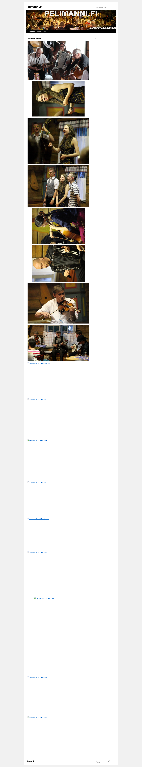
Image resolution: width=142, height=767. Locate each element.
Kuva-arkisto (31, 31)
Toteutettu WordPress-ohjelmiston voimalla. (105, 761)
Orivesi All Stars (41, 31)
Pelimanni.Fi (34, 6)
